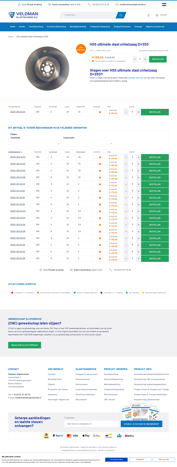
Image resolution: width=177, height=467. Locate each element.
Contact (52, 374)
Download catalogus (85, 394)
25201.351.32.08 (17, 204)
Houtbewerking (111, 374)
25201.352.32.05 (17, 218)
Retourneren (82, 384)
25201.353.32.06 (17, 252)
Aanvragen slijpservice (58, 400)
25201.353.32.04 (17, 238)
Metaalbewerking (112, 384)
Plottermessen (111, 394)
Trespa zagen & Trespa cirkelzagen (150, 394)
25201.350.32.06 (17, 171)
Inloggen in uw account (86, 374)
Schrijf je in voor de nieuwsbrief (141, 424)
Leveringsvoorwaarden (86, 389)
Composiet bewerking (114, 389)
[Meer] (145, 59)
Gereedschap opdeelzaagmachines (150, 384)
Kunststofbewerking (113, 379)
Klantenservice (83, 379)
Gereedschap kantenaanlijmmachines (151, 374)
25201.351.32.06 (17, 198)
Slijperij (51, 384)
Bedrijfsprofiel (55, 379)
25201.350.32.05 (17, 112)
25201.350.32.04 (18, 157)
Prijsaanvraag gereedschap (147, 400)
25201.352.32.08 (17, 231)
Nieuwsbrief (81, 400)
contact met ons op (137, 78)
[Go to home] (23, 15)
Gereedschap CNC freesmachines (149, 379)
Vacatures (53, 394)
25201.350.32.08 (17, 177)
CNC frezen (109, 400)
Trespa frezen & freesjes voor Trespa (151, 389)
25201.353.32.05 (17, 245)
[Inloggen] (149, 15)
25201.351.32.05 (17, 191)
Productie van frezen (58, 389)
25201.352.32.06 (17, 225)
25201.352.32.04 (18, 211)
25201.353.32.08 (17, 258)
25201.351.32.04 (17, 184)
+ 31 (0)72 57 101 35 (21, 395)
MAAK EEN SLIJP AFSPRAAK (24, 345)
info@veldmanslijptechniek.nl (133, 5)
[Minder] (135, 59)
